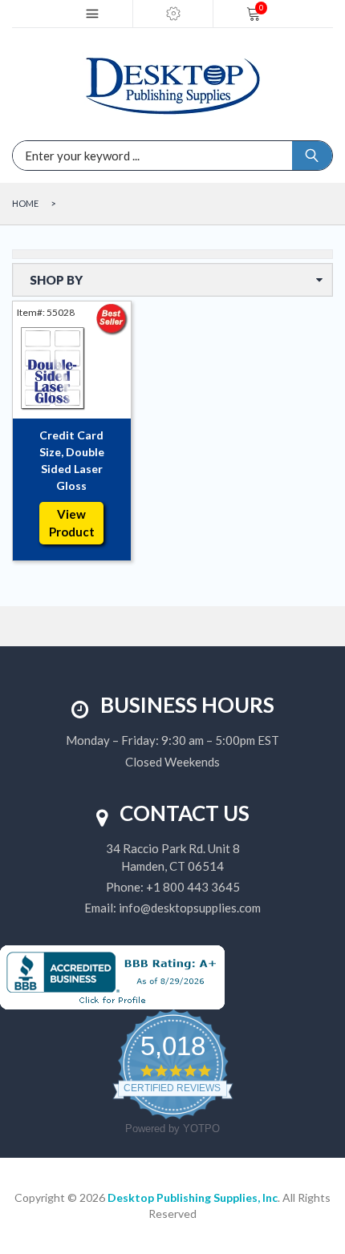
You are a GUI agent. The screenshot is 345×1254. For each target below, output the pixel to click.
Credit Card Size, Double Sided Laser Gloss (71, 460)
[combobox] (100, 155)
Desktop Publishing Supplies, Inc (193, 1197)
